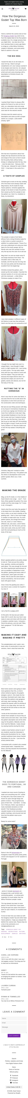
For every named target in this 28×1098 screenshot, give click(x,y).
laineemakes (16, 852)
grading (4, 931)
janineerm (16, 891)
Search (14, 1058)
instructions (13, 931)
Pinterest (15, 1078)
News (14, 1067)
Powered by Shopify (14, 1093)
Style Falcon (17, 1091)
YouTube (15, 1082)
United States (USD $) (13, 1087)
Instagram (15, 1080)
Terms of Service (14, 1069)
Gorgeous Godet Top (10, 36)
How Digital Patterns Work (14, 1063)
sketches (22, 933)
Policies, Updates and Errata (14, 1061)
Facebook (15, 1075)
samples (15, 933)
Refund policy (14, 1072)
